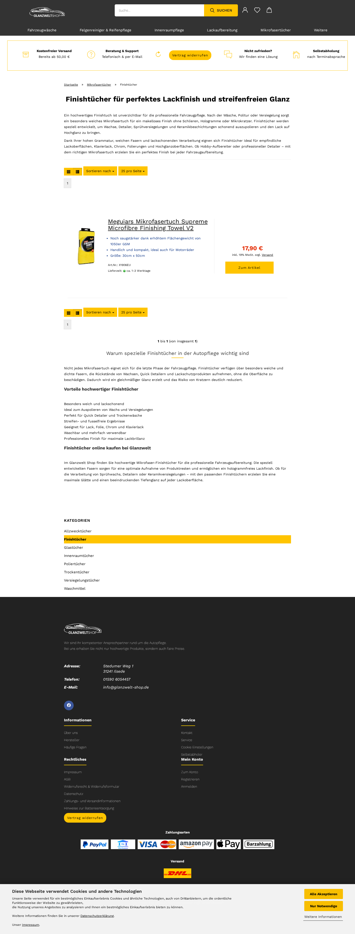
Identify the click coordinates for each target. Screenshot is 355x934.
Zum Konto (189, 772)
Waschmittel (74, 588)
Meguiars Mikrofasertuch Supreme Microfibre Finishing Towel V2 (158, 224)
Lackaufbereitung (222, 30)
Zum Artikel (249, 268)
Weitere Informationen (323, 917)
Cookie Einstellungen (197, 747)
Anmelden (189, 786)
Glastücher (73, 547)
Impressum (73, 772)
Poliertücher (74, 564)
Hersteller (71, 740)
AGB (67, 779)
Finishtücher (75, 539)
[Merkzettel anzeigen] (257, 11)
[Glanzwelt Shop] (47, 12)
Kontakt (186, 733)
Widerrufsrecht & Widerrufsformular (91, 786)
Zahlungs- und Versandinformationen (92, 801)
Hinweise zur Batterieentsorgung (89, 808)
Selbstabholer (191, 754)
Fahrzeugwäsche (42, 30)
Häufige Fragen (75, 747)
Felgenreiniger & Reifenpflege (105, 30)
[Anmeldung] (245, 11)
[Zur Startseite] (82, 628)
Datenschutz (73, 794)
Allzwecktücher (78, 531)
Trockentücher (76, 572)
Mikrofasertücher (276, 30)
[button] (68, 172)
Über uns (71, 733)
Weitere (320, 30)
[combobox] (100, 171)
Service (186, 740)
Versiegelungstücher (82, 580)
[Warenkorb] (269, 11)
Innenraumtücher (79, 556)
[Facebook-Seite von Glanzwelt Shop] (69, 705)
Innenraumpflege (169, 30)
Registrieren (190, 779)
